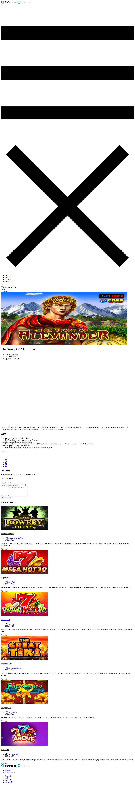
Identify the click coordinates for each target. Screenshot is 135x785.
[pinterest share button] (6, 466)
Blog (6, 277)
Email (3, 485)
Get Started (9, 281)
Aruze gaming (16, 668)
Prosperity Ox (6, 708)
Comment (5, 496)
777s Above (5, 750)
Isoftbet (14, 712)
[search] (2, 285)
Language (4, 289)
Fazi (13, 582)
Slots (21, 538)
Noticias (8, 275)
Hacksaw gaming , (13, 538)
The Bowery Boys (7, 534)
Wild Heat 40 (5, 620)
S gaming (15, 754)
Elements (8, 770)
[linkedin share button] (6, 464)
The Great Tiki (6, 664)
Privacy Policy (10, 772)
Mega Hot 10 (5, 578)
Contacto (8, 279)
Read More (4, 549)
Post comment (6, 498)
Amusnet (15, 355)
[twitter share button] (6, 462)
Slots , (9, 355)
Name (3, 483)
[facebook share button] (6, 460)
